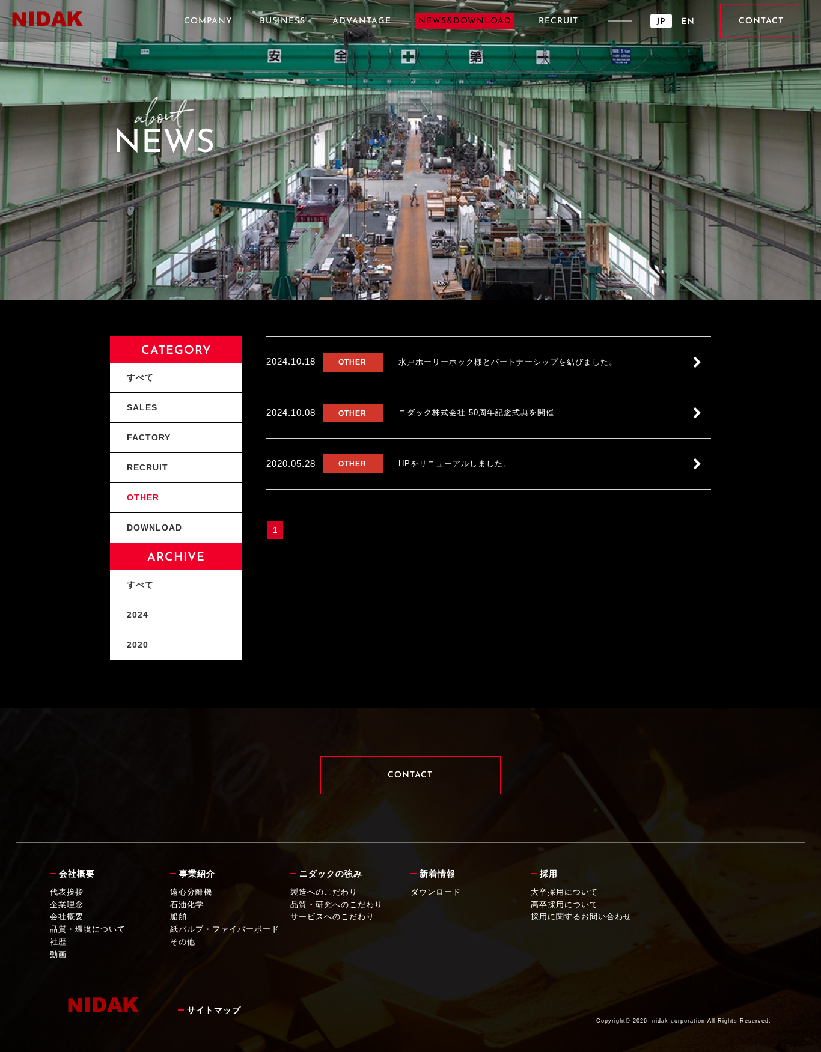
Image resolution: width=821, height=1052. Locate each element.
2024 (137, 614)
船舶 (178, 916)
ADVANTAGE (361, 21)
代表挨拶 (67, 891)
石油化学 (187, 904)
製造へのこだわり (324, 891)
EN (688, 21)
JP (661, 21)
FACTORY (149, 437)
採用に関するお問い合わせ (581, 916)
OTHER (143, 497)
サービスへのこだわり (332, 916)
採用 (549, 873)
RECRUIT (558, 21)
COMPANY (208, 21)
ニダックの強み (330, 873)
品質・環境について (88, 929)
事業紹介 (197, 873)
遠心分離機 (191, 891)
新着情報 (438, 873)
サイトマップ (214, 1010)
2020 (137, 644)
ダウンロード (435, 891)
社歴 (58, 941)
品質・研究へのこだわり (336, 904)
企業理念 (67, 904)
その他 (182, 941)
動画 (58, 954)
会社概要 (77, 873)
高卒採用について (564, 904)
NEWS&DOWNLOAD (464, 21)
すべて (140, 377)
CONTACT (761, 21)
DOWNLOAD (154, 527)
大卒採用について (564, 891)
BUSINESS (282, 21)
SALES (142, 407)
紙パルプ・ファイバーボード (224, 929)
